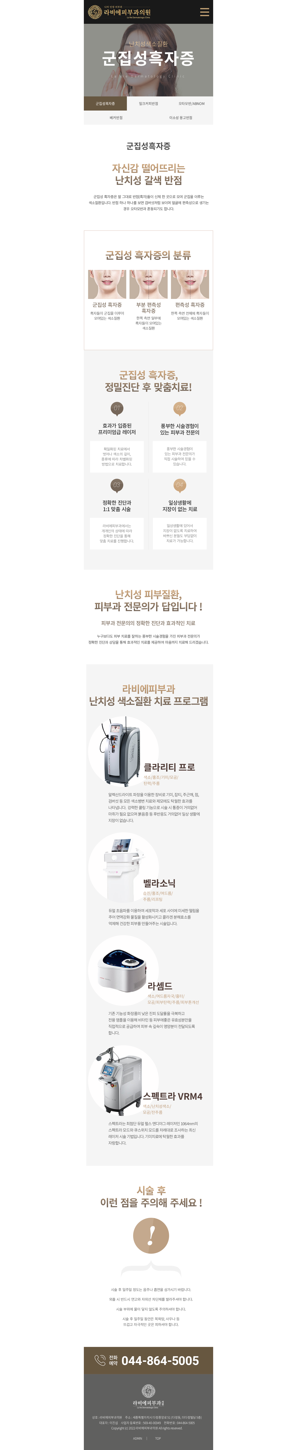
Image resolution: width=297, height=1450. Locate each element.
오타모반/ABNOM (192, 103)
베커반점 (116, 117)
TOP (158, 1438)
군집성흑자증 (105, 103)
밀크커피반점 (148, 103)
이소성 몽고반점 (181, 117)
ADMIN (137, 1438)
